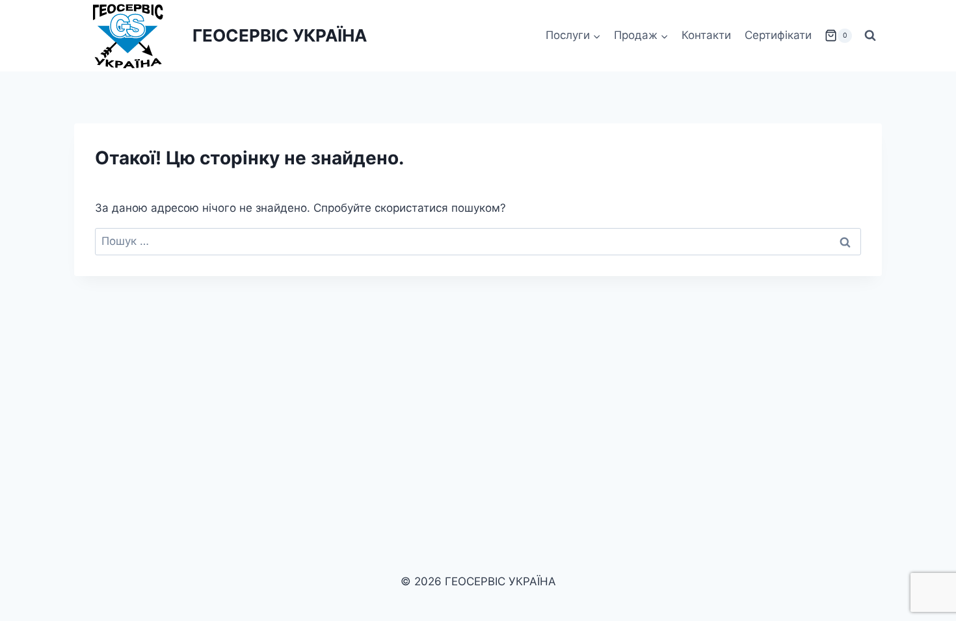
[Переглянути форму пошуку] (870, 35)
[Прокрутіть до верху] (924, 575)
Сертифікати (778, 35)
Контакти (706, 35)
